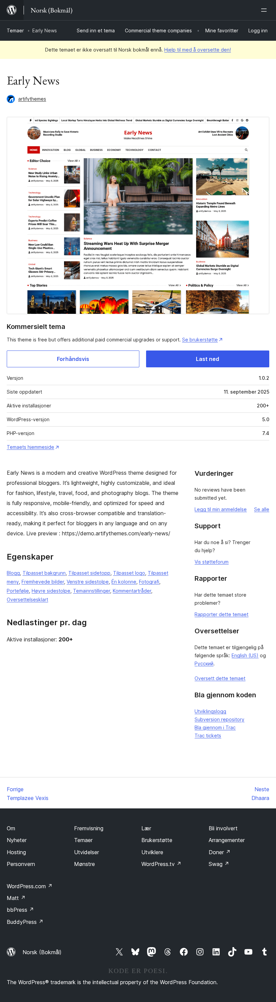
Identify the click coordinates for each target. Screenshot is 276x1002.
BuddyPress (25, 921)
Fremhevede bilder (43, 581)
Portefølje (18, 591)
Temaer (15, 30)
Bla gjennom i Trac (215, 727)
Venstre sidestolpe (88, 581)
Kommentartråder (132, 591)
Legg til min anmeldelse (221, 509)
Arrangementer (227, 840)
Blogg (13, 573)
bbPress (20, 909)
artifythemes (32, 99)
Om (11, 828)
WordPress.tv (161, 864)
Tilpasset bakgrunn (44, 573)
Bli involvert (223, 828)
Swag (219, 864)
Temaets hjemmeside (30, 447)
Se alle (261, 509)
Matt (16, 898)
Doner (220, 852)
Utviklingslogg (210, 711)
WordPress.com (30, 886)
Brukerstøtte (156, 840)
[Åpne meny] (265, 10)
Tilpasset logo (129, 573)
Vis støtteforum (212, 562)
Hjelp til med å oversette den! (197, 50)
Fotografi (149, 581)
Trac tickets (208, 735)
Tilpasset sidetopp (89, 573)
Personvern (21, 864)
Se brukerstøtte (200, 339)
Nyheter (17, 840)
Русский (204, 663)
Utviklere (152, 852)
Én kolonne (123, 581)
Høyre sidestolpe (51, 591)
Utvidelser (86, 852)
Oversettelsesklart (27, 599)
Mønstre (84, 864)
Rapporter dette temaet (221, 614)
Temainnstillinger (91, 591)
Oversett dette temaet (220, 678)
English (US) (245, 655)
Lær (146, 828)
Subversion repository (219, 719)
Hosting (16, 852)
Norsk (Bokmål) (42, 952)
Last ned (207, 359)
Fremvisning (88, 828)
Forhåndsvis (73, 359)
